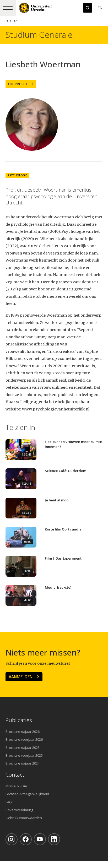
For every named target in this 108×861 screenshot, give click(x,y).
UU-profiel (18, 84)
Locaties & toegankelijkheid (27, 794)
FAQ (9, 802)
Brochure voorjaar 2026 (24, 739)
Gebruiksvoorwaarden (24, 817)
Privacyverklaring (19, 810)
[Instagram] (12, 839)
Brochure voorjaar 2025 (24, 755)
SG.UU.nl (12, 21)
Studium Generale (39, 35)
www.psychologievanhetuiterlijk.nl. (55, 409)
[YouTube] (40, 839)
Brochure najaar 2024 (23, 763)
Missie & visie (16, 786)
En (100, 7)
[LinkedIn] (54, 839)
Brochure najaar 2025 (23, 747)
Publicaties (19, 720)
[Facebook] (26, 839)
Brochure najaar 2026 (23, 731)
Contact (15, 774)
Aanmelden (21, 677)
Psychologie (17, 175)
